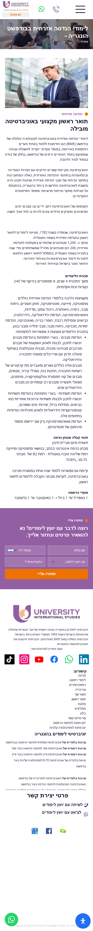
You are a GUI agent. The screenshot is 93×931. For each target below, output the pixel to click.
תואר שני (80, 694)
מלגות (82, 704)
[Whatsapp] (69, 659)
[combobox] (68, 561)
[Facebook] (54, 659)
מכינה (82, 675)
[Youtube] (39, 659)
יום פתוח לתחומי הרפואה (68, 723)
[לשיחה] (56, 9)
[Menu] (80, 9)
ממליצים (80, 708)
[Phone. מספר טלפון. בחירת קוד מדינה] (12, 550)
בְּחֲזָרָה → (83, 41)
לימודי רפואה (77, 680)
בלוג (83, 713)
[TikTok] (10, 659)
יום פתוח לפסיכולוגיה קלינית (67, 727)
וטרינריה (80, 689)
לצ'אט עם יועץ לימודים (61, 812)
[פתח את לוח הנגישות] (83, 921)
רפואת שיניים (77, 685)
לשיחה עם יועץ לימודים (62, 804)
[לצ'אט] (41, 9)
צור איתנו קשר (77, 718)
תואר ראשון (79, 699)
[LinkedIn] (84, 659)
